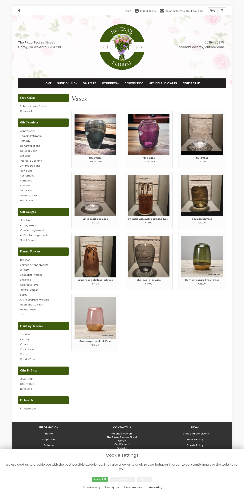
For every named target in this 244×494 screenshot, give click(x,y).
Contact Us (192, 83)
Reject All (144, 479)
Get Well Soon (28, 151)
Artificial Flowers (163, 83)
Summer (25, 185)
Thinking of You (29, 195)
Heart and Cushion (31, 304)
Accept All (100, 479)
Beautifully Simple (31, 136)
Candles (25, 334)
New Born (26, 170)
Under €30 (26, 379)
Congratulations (30, 146)
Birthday (25, 141)
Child (23, 314)
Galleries (89, 83)
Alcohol (24, 339)
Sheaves (25, 280)
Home (47, 83)
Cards (24, 354)
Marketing (155, 487)
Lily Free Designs (30, 166)
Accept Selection (122, 479)
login (128, 11)
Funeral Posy (28, 309)
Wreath (24, 270)
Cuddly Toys (27, 359)
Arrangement (28, 225)
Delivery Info (134, 83)
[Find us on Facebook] (20, 11)
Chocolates (27, 349)
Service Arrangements (34, 265)
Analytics (113, 487)
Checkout (26, 111)
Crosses (25, 260)
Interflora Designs (31, 161)
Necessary (93, 487)
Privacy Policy (195, 439)
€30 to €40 (27, 384)
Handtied (25, 220)
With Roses (27, 200)
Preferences (134, 487)
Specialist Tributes (31, 275)
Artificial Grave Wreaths (34, 299)
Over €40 (26, 389)
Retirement (27, 175)
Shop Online (66, 83)
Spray (23, 295)
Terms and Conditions (195, 433)
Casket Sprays (29, 285)
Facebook (29, 408)
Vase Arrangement (32, 230)
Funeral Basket (29, 290)
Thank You (26, 190)
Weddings (109, 83)
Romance (26, 180)
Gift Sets (25, 156)
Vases (24, 344)
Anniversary (27, 131)
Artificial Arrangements (34, 235)
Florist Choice (28, 240)
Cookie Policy (195, 445)
